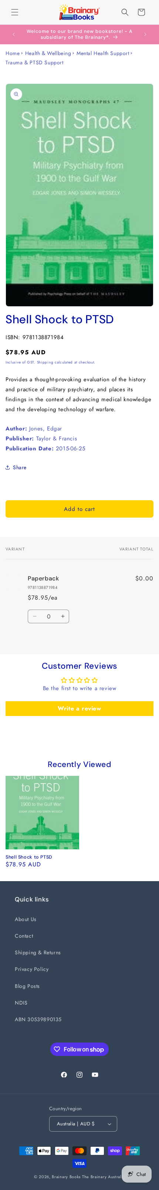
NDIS (21, 1002)
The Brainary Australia (103, 1177)
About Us (26, 919)
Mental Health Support (103, 53)
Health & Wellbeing (48, 53)
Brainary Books (66, 1177)
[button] (15, 12)
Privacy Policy (31, 969)
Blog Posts (27, 986)
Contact (24, 936)
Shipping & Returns (38, 952)
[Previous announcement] (14, 34)
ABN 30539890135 (38, 1019)
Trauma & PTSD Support (35, 62)
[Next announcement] (145, 34)
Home (13, 53)
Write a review (79, 708)
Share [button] (20, 467)
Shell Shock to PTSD (29, 857)
